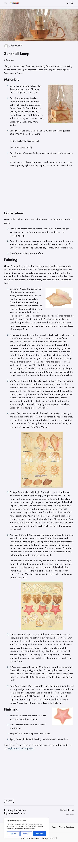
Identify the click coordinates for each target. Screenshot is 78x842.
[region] (26, 827)
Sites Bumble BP (17, 45)
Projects (8, 800)
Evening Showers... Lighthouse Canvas (15, 811)
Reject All (26, 834)
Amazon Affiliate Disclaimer (63, 827)
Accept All (39, 834)
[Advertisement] (39, 190)
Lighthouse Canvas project (21, 748)
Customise (13, 834)
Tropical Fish (67, 810)
